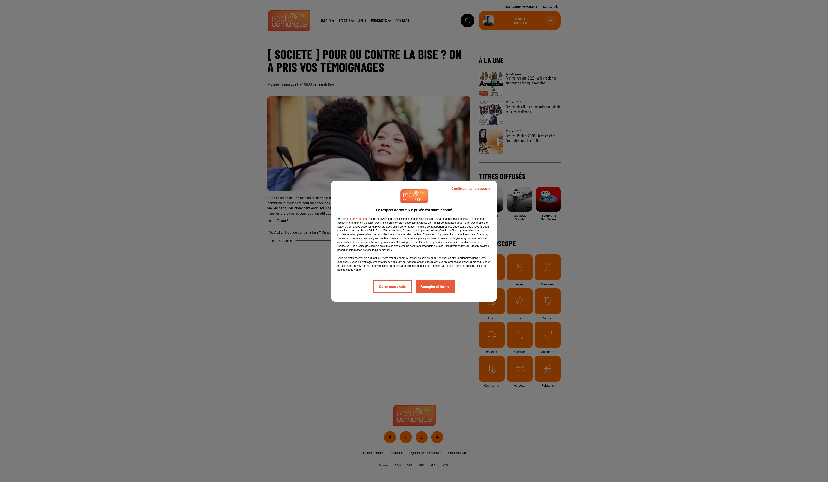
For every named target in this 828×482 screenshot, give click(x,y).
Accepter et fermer (435, 286)
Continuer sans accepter (471, 188)
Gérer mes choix (392, 286)
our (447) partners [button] (357, 218)
